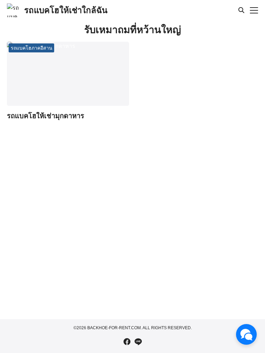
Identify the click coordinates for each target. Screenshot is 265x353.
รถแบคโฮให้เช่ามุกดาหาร (45, 116)
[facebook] (127, 341)
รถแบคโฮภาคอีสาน (31, 48)
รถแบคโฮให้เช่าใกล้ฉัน (65, 10)
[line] (138, 341)
